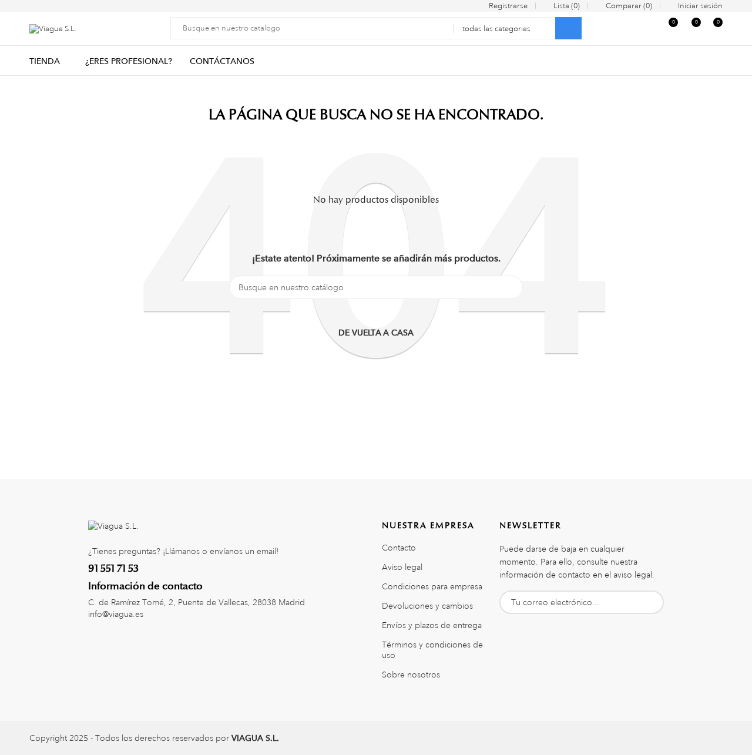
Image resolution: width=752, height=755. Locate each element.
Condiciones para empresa (432, 586)
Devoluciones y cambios (427, 605)
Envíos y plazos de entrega (432, 625)
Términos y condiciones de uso (432, 649)
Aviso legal (402, 567)
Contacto (399, 547)
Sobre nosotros (411, 674)
